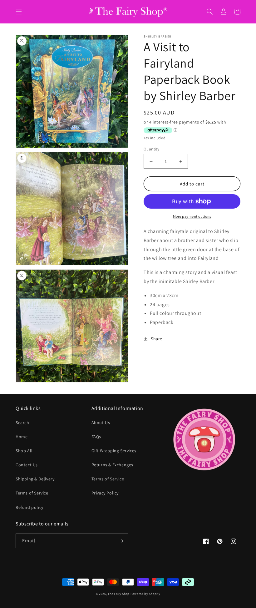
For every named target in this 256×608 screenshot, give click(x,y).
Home (21, 436)
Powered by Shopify (145, 594)
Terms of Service (32, 493)
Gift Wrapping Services (113, 450)
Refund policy (29, 507)
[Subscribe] (121, 541)
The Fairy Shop (119, 594)
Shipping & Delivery (35, 479)
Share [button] (156, 339)
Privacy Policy (105, 493)
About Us (100, 422)
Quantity (151, 149)
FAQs (96, 436)
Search (22, 422)
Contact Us (27, 465)
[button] (19, 11)
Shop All (24, 450)
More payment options (192, 216)
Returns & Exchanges (112, 465)
